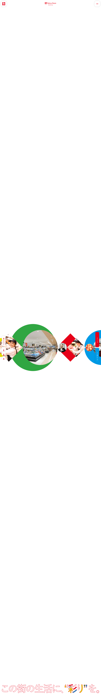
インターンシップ (97, 355)
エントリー (97, 339)
